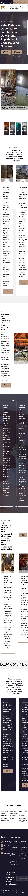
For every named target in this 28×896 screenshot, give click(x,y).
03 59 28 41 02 (7, 841)
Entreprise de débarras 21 (12, 8)
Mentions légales (16, 891)
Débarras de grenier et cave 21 (6, 132)
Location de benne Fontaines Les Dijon (23, 811)
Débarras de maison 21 (16, 8)
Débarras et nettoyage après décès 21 (24, 130)
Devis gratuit (23, 535)
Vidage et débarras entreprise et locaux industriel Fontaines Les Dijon (5, 818)
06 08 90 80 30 (7, 845)
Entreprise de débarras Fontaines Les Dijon (14, 817)
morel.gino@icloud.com (9, 849)
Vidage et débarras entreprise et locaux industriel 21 (18, 129)
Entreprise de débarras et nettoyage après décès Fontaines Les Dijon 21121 (23, 818)
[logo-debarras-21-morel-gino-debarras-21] (4, 8)
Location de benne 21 (12, 132)
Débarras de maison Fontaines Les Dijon (4, 812)
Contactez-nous (5, 52)
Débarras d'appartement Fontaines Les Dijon (14, 812)
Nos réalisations (17, 52)
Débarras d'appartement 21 (22, 8)
